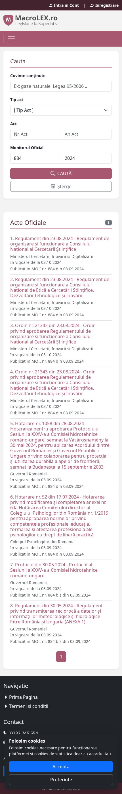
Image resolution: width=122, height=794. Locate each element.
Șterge (63, 186)
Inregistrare (106, 5)
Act (13, 123)
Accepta (61, 766)
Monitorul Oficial (26, 147)
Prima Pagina (23, 697)
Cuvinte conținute (27, 75)
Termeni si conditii (28, 706)
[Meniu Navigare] (11, 38)
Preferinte (61, 779)
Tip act (16, 99)
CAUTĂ (63, 173)
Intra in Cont (66, 5)
